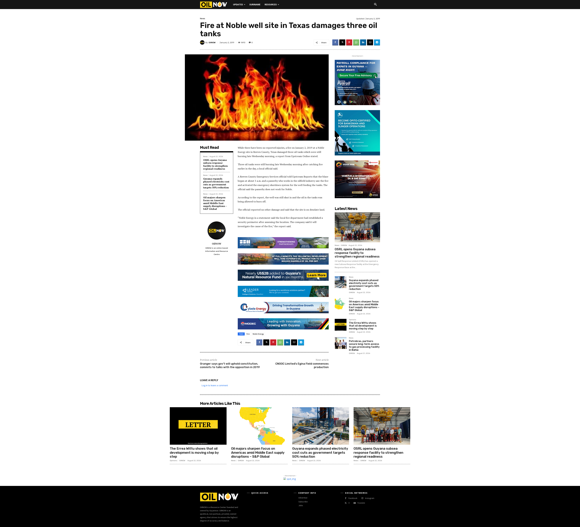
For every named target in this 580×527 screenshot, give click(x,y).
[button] (375, 4)
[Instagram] (362, 498)
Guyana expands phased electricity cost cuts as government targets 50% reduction (216, 183)
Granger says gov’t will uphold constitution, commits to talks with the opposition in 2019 (230, 365)
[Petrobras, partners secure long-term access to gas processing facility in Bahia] (340, 343)
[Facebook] (335, 42)
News (202, 18)
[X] (342, 42)
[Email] (370, 42)
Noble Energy (258, 334)
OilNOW (212, 43)
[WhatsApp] (356, 42)
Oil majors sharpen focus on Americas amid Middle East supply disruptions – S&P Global (215, 203)
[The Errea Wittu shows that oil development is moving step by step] (340, 325)
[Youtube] (354, 503)
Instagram (369, 498)
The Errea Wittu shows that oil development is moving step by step (363, 325)
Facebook (352, 498)
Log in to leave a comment (214, 385)
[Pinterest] (349, 42)
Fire (248, 334)
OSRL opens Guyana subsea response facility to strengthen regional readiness (215, 164)
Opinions (352, 320)
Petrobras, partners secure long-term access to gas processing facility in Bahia (364, 345)
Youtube (361, 502)
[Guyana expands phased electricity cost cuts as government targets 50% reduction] (340, 282)
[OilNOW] (202, 42)
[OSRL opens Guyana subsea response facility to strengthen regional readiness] (357, 227)
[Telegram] (377, 42)
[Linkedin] (363, 42)
